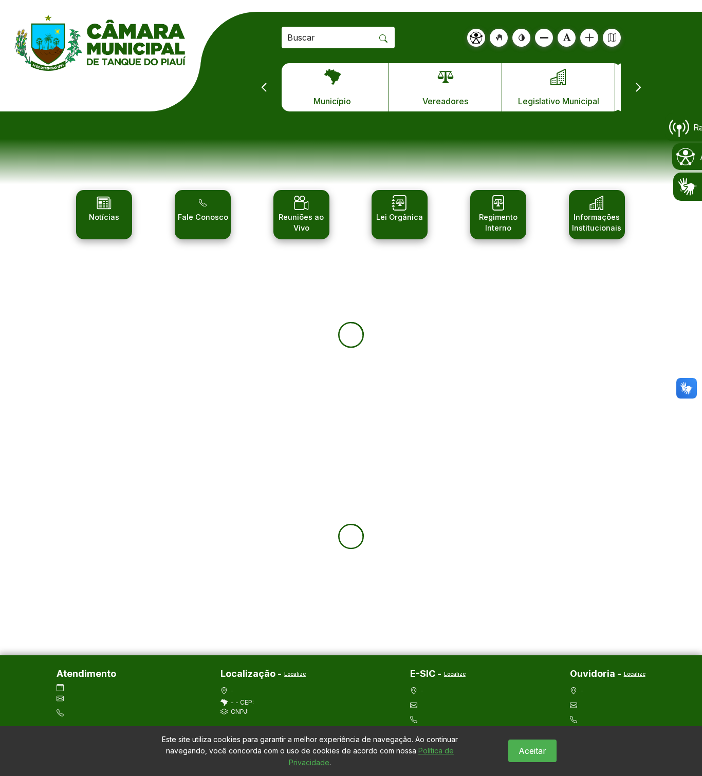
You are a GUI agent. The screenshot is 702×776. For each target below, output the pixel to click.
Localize (295, 674)
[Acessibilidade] (476, 38)
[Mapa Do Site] (612, 38)
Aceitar (532, 751)
